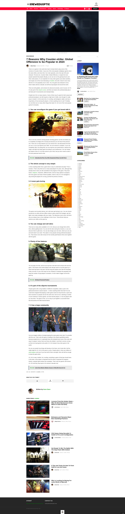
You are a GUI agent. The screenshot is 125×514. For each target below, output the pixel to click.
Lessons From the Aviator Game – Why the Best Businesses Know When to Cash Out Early (62, 403)
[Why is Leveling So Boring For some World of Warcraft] (37, 486)
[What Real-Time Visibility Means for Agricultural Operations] (80, 100)
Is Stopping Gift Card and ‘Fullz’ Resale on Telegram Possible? (87, 77)
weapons (34, 172)
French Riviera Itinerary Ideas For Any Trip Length (90, 153)
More (78, 88)
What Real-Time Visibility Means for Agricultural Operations (91, 99)
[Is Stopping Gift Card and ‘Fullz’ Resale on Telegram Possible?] (88, 69)
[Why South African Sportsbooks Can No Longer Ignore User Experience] (80, 126)
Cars (79, 172)
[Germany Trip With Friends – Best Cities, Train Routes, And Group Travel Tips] (80, 119)
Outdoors (80, 206)
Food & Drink (81, 184)
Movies (79, 201)
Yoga (79, 227)
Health (79, 192)
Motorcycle (80, 199)
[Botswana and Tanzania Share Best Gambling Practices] (37, 423)
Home (31, 8)
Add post (95, 8)
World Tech (80, 225)
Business (36, 8)
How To (80, 194)
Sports (54, 8)
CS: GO (28, 371)
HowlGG (52, 80)
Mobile (79, 198)
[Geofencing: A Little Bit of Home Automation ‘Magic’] (80, 113)
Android (80, 163)
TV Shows (66, 8)
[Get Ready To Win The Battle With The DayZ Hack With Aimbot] (37, 455)
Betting (79, 168)
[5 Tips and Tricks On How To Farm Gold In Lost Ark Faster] (37, 471)
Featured (80, 181)
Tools (79, 219)
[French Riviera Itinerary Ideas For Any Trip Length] (80, 153)
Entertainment (43, 8)
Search (97, 57)
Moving (79, 202)
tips (43, 371)
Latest (96, 5)
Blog (79, 74)
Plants (79, 207)
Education (80, 177)
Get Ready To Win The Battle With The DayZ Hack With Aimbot (62, 449)
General (80, 186)
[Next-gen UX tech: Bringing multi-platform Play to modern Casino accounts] (80, 139)
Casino (79, 173)
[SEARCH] (87, 8)
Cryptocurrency (81, 176)
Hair (79, 190)
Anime (79, 165)
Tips (79, 218)
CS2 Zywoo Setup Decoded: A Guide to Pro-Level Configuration (62, 434)
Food (79, 182)
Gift (79, 188)
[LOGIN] (89, 8)
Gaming (49, 8)
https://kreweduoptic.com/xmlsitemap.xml (34, 503)
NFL (79, 205)
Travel (79, 222)
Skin (79, 212)
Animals (80, 164)
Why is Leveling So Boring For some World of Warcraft (61, 481)
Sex (79, 211)
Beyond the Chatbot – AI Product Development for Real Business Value (91, 105)
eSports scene (42, 90)
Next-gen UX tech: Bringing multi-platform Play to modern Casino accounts (91, 140)
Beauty (79, 167)
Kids (79, 195)
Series (79, 210)
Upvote (37, 381)
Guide (79, 189)
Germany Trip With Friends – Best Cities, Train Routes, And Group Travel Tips (91, 118)
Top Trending (81, 220)
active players (32, 352)
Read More (80, 94)
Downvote (63, 381)
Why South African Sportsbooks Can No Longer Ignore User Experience (91, 126)
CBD (79, 175)
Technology (60, 8)
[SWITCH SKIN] (84, 8)
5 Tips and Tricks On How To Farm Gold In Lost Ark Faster (62, 466)
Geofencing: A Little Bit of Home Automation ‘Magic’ (91, 112)
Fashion (80, 180)
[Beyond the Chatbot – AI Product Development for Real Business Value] (80, 106)
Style (79, 215)
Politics (79, 208)
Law (79, 197)
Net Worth (80, 203)
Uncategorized (81, 224)
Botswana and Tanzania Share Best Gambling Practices (61, 417)
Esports (33, 371)
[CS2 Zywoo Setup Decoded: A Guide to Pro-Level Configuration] (37, 439)
